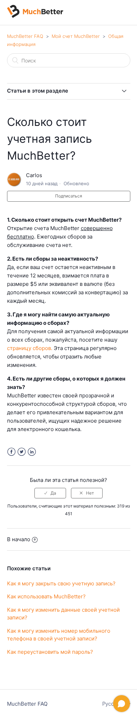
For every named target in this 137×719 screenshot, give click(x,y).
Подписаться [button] (68, 196)
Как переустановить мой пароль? (50, 652)
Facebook (11, 452)
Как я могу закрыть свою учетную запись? (61, 583)
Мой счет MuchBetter (76, 36)
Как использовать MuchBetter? (46, 596)
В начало (18, 539)
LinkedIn (31, 452)
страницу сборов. (29, 348)
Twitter (21, 452)
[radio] (50, 493)
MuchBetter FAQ (25, 36)
